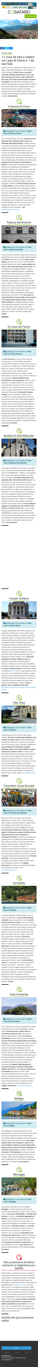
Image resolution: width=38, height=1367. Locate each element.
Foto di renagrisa (31, 722)
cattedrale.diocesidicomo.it (10, 209)
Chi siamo (7, 1352)
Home (16, 1348)
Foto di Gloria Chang (30, 618)
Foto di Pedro (32, 1014)
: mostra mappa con (17, 132)
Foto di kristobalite (31, 455)
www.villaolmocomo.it (28, 773)
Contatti (17, 1352)
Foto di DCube (34, 38)
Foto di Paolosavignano (29, 242)
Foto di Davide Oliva (30, 805)
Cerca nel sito (30, 16)
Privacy (27, 1352)
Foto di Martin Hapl (31, 902)
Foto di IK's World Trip (30, 126)
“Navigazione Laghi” (20, 1285)
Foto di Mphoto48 (31, 1118)
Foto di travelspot (31, 1194)
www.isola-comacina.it (24, 1086)
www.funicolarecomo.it (9, 870)
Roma (13, 671)
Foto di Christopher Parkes (29, 346)
